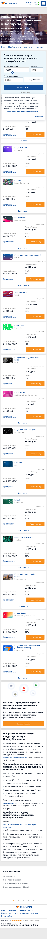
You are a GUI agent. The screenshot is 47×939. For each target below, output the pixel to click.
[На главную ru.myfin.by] (23, 907)
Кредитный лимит (11, 66)
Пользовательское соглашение (15, 913)
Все (3, 47)
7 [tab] (28, 900)
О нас (3, 910)
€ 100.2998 (33, 4)
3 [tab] (18, 900)
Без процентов (9, 876)
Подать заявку (35, 134)
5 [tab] (23, 900)
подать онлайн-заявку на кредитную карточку (19, 825)
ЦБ (27, 2)
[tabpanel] (22, 880)
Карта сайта (6, 916)
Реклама (12, 910)
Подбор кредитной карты (20, 47)
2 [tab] (16, 900)
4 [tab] (21, 900)
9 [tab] (33, 900)
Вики (30, 910)
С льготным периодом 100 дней (16, 887)
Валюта (34, 66)
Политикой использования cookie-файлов (21, 111)
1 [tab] (13, 900)
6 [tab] (26, 900)
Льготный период (11, 76)
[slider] (12, 72)
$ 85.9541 (34, 2)
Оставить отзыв (23, 724)
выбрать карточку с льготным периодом (24, 39)
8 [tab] (31, 900)
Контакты (22, 910)
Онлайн (39, 47)
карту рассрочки (10, 803)
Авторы (34, 913)
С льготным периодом (12, 880)
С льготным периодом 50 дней (15, 883)
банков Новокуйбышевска (15, 757)
